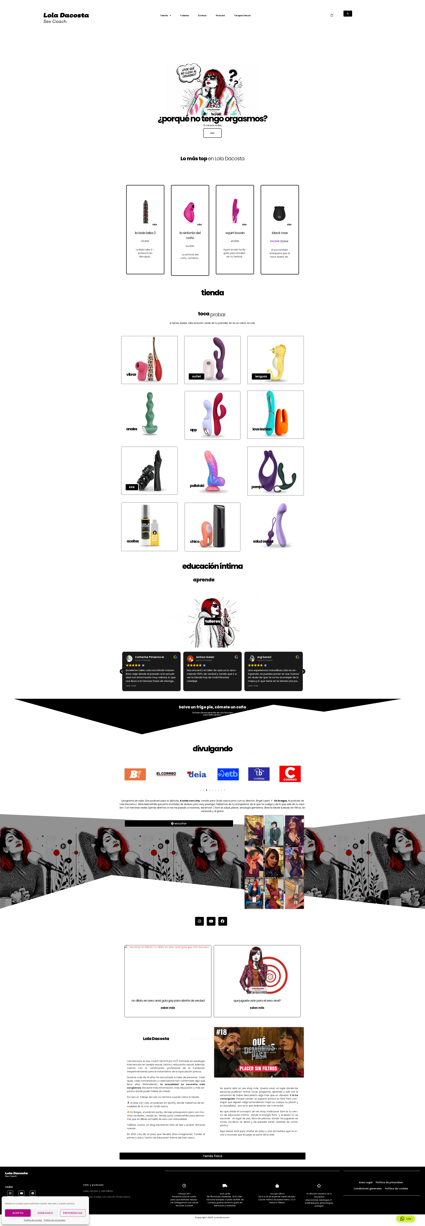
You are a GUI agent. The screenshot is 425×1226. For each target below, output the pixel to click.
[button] (122, 671)
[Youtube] (211, 921)
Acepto (17, 1213)
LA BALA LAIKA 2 (145, 233)
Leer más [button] (192, 685)
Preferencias (73, 1213)
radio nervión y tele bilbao (98, 1191)
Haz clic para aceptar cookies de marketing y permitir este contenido (259, 1052)
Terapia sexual (242, 15)
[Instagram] (199, 921)
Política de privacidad (54, 1220)
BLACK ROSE (280, 233)
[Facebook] (222, 921)
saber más (168, 1007)
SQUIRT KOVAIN (235, 233)
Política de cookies (33, 1220)
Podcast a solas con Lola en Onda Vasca (106, 1196)
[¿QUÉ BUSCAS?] (347, 14)
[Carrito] (332, 15)
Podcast (220, 15)
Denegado (45, 1213)
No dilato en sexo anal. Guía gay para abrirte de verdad (167, 1000)
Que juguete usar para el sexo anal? (257, 1000)
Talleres (184, 15)
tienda (164, 15)
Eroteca (202, 15)
